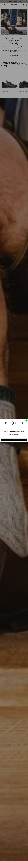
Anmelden (14, 439)
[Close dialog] (27, 420)
